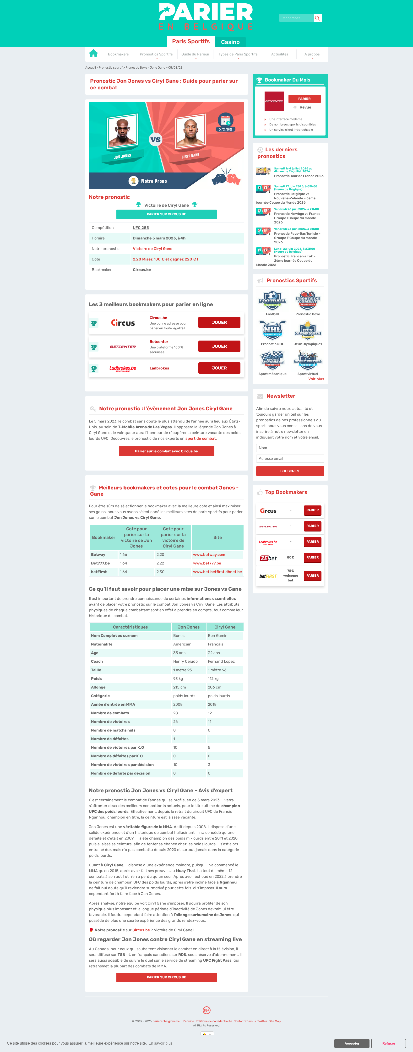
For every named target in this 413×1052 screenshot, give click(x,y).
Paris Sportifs (191, 41)
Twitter (262, 1021)
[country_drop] (210, 1034)
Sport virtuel (308, 374)
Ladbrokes (159, 368)
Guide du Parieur (195, 54)
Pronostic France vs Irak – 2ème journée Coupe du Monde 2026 (285, 260)
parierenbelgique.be (166, 1021)
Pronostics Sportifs (156, 54)
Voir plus (316, 379)
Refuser (388, 1043)
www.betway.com (209, 554)
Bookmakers (118, 54)
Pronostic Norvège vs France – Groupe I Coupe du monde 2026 (298, 218)
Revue (305, 107)
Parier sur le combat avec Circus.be (166, 451)
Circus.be (158, 317)
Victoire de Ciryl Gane (152, 248)
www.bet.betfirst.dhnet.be (217, 571)
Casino (230, 42)
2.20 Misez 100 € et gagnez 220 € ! (165, 259)
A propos (312, 54)
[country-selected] (204, 1034)
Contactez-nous (245, 1021)
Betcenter (159, 341)
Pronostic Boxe (308, 314)
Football (272, 314)
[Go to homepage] (93, 55)
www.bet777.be (207, 563)
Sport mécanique (273, 374)
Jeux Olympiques (308, 344)
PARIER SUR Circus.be (166, 214)
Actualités (279, 54)
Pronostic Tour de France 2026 (299, 176)
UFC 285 (141, 227)
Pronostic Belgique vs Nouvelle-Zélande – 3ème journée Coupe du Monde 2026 (285, 198)
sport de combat (200, 438)
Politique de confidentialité (214, 1021)
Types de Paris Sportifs (238, 54)
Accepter (352, 1043)
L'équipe (188, 1021)
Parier (304, 99)
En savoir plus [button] (160, 1043)
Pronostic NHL (272, 344)
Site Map (275, 1021)
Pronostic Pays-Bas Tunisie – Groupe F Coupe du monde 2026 (297, 238)
